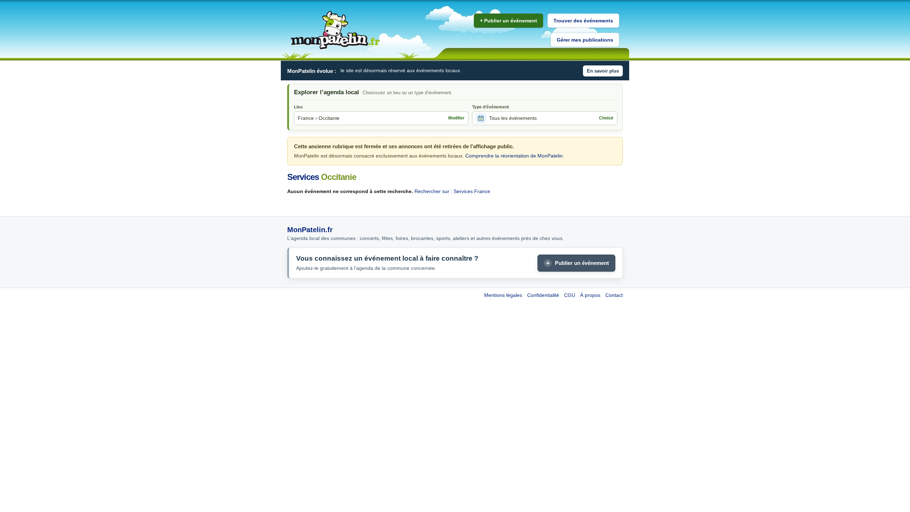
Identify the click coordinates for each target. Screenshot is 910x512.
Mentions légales (503, 295)
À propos (590, 295)
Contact (614, 295)
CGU (569, 295)
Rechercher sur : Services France (452, 191)
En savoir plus (603, 71)
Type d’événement (490, 107)
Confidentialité (543, 295)
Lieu (298, 107)
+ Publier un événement (508, 20)
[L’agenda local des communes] (335, 30)
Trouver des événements (583, 20)
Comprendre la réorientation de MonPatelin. (514, 156)
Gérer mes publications (585, 40)
